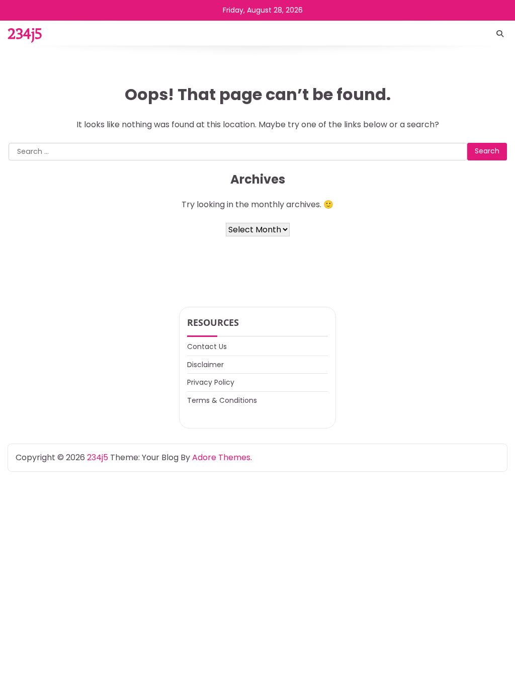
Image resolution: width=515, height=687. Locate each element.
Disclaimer (205, 365)
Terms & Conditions (222, 400)
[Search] (499, 33)
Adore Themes (221, 457)
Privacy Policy (210, 382)
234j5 (25, 33)
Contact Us (207, 346)
